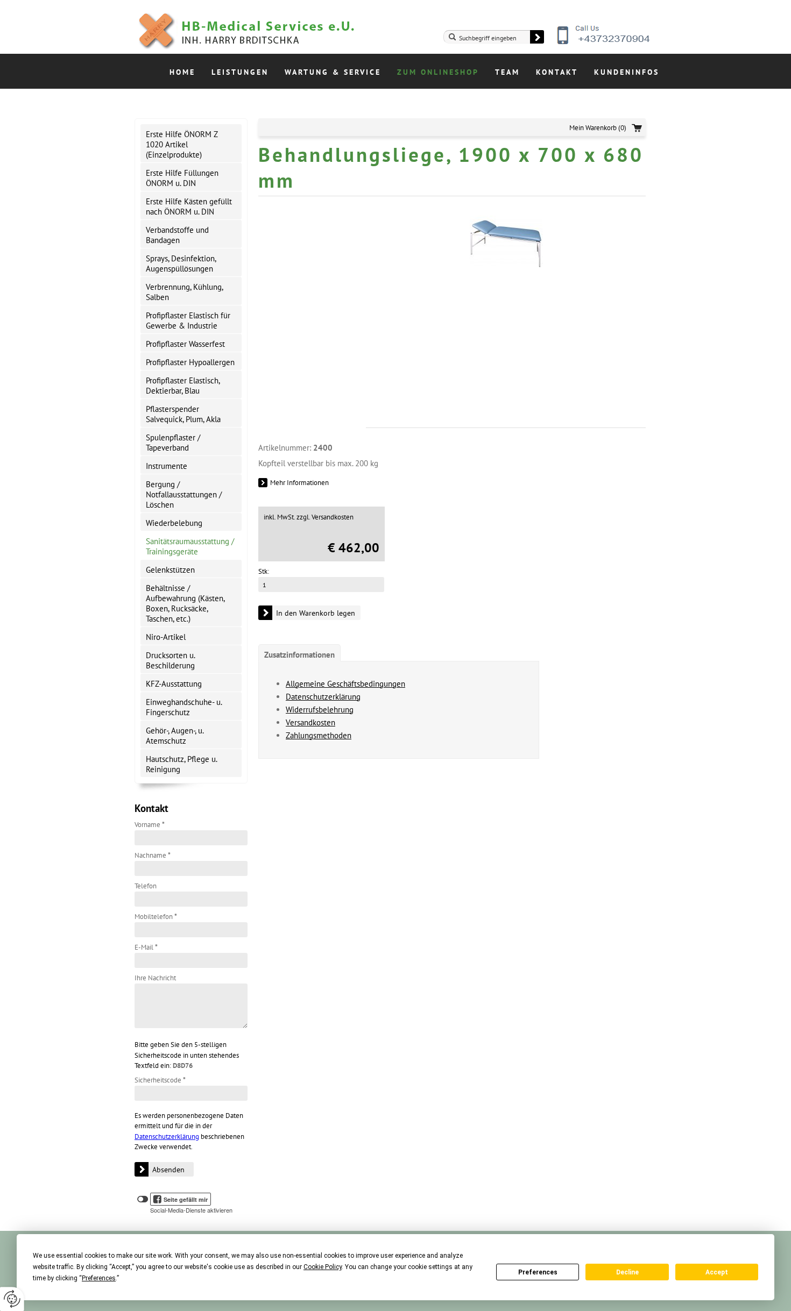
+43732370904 (604, 43)
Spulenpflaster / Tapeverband (173, 442)
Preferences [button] (99, 1278)
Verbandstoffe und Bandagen (177, 235)
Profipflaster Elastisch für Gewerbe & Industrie (188, 320)
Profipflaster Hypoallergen (190, 362)
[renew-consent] (12, 1299)
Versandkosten (310, 722)
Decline (627, 1272)
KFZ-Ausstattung (174, 684)
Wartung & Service (333, 72)
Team (507, 72)
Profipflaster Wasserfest (185, 344)
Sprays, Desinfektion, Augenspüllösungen (181, 263)
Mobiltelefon (156, 916)
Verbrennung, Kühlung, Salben (184, 292)
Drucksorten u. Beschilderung (170, 660)
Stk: (263, 571)
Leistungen (240, 72)
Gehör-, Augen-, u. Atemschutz (175, 735)
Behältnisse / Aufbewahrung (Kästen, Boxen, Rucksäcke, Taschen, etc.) (185, 603)
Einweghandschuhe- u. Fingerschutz (184, 707)
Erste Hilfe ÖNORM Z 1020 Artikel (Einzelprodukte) (182, 144)
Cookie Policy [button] (322, 1267)
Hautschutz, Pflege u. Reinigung (181, 764)
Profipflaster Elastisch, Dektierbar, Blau (183, 385)
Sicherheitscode (160, 1080)
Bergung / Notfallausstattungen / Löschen (184, 494)
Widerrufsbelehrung (320, 709)
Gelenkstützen (170, 570)
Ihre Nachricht (155, 977)
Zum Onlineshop (438, 72)
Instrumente (166, 466)
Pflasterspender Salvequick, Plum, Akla (183, 414)
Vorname (150, 824)
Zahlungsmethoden (318, 735)
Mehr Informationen (299, 482)
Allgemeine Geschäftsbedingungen (345, 684)
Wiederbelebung (174, 523)
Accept (716, 1272)
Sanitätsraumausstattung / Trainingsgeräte (190, 546)
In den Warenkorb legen (315, 613)
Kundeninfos (626, 72)
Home (182, 72)
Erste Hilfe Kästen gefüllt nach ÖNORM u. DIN (189, 206)
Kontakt (557, 72)
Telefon (146, 885)
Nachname (153, 855)
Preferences (537, 1272)
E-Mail (146, 947)
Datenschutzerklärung (167, 1136)
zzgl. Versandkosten (325, 517)
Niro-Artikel (166, 637)
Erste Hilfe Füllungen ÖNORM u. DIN (182, 178)
